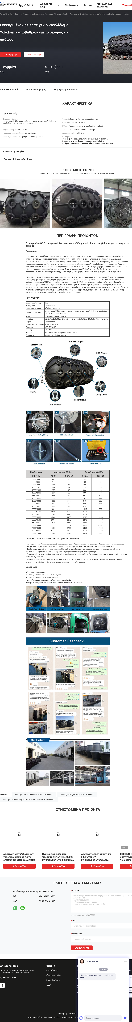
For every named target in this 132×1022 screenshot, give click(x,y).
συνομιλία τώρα (34, 54)
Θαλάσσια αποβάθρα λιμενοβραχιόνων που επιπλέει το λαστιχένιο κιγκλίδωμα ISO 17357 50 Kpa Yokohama (58, 860)
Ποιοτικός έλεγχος (53, 980)
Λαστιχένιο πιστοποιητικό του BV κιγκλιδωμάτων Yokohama (29, 800)
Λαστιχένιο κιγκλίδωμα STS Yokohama (77, 794)
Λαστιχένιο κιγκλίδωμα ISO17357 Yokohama (33, 794)
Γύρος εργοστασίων (53, 975)
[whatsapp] (15, 908)
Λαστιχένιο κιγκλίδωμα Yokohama (38, 14)
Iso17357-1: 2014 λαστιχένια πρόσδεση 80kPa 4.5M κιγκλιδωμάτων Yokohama (18, 857)
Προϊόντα (18, 14)
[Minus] (125, 961)
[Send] (125, 1018)
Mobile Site (72, 1014)
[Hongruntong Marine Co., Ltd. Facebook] (2, 985)
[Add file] (81, 1018)
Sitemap (61, 1014)
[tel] (29, 908)
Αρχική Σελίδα (6, 14)
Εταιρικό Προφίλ (52, 970)
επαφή (48, 985)
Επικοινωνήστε (82, 948)
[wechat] (22, 908)
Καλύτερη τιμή (10, 54)
